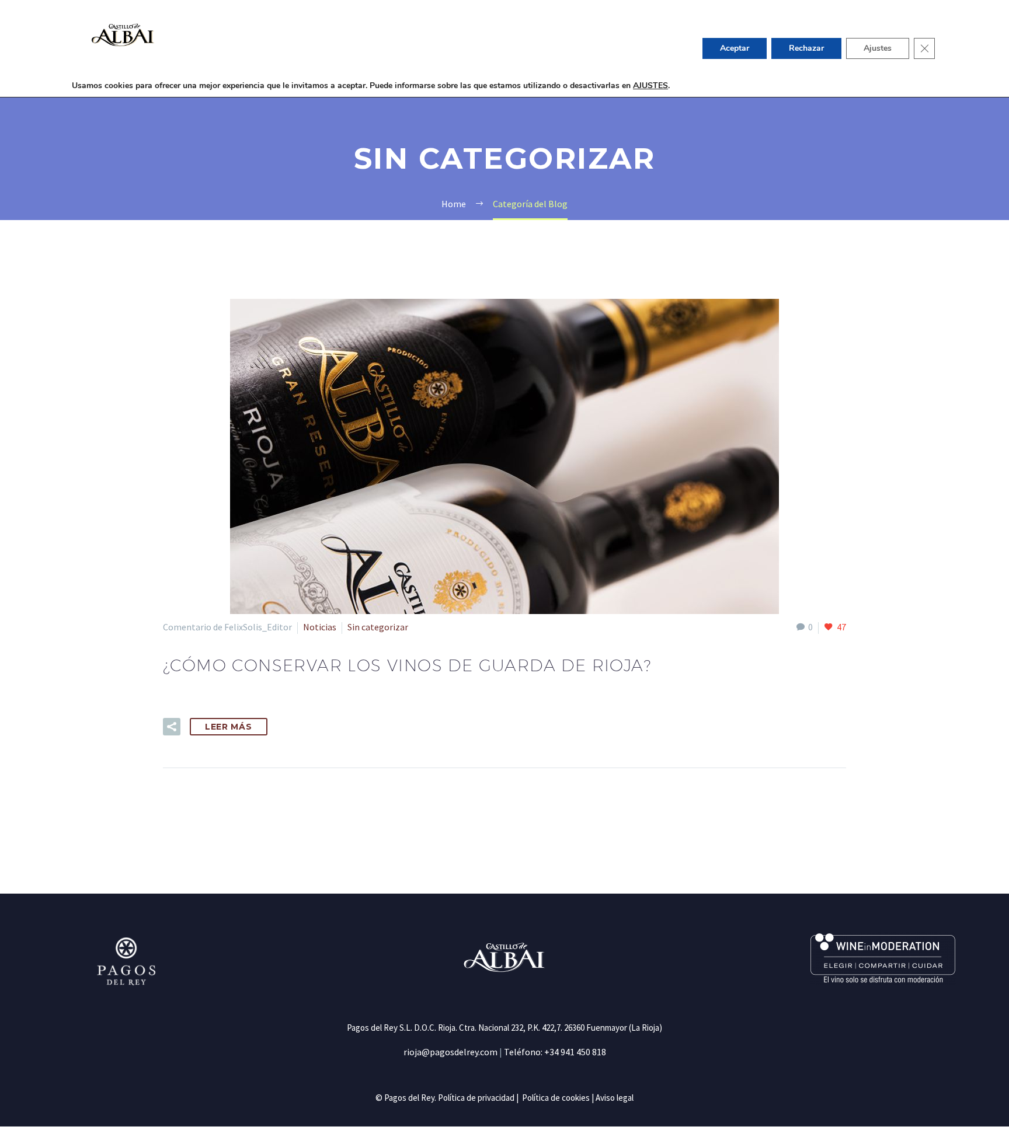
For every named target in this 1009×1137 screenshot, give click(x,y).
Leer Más (228, 726)
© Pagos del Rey (404, 1097)
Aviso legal (615, 1097)
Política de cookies (556, 1097)
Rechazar (806, 48)
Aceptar (734, 48)
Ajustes (878, 48)
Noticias (319, 627)
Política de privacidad (476, 1097)
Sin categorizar (377, 627)
